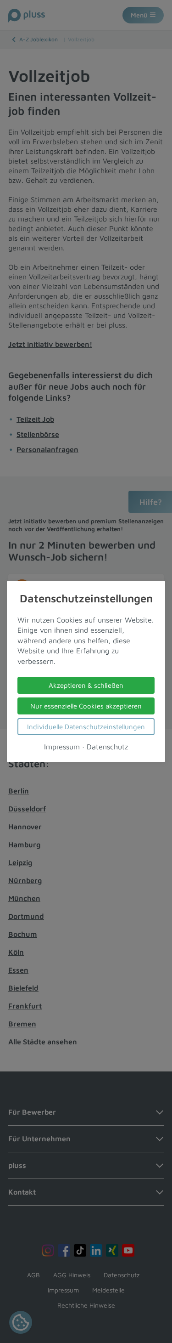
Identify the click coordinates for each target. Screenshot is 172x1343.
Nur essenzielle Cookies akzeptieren (86, 706)
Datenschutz (107, 746)
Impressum (62, 746)
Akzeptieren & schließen (86, 685)
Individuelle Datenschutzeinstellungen (86, 727)
